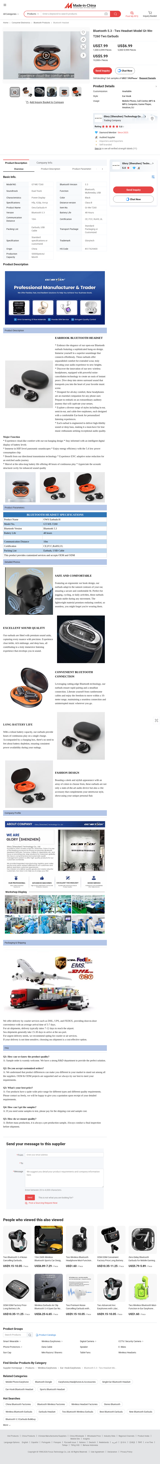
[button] (96, 169)
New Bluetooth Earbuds (140, 1411)
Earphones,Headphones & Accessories (77, 1381)
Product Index (143, 1436)
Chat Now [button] (127, 70)
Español (34, 1442)
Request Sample (147, 78)
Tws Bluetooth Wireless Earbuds (77, 1411)
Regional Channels (126, 1436)
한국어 (123, 1442)
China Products (28, 1436)
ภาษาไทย (149, 1442)
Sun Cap (7, 1352)
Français (57, 1442)
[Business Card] (153, 176)
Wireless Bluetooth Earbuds (19, 1411)
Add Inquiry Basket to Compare (47, 102)
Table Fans (85, 1352)
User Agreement (97, 1451)
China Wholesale (77, 1436)
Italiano (82, 1442)
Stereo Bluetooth (112, 1404)
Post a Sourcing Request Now (41, 1202)
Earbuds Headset (47, 1411)
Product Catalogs (47, 1334)
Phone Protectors (11, 1346)
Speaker (84, 1346)
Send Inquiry (102, 70)
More (6, 1424)
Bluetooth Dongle (43, 1381)
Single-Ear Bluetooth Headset (116, 1381)
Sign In (98, 148)
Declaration (112, 1451)
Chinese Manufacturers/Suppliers (52, 1436)
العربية (114, 1442)
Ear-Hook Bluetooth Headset (19, 1389)
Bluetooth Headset (61, 22)
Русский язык (70, 1442)
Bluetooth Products (42, 22)
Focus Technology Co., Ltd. (59, 1451)
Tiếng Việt (75, 1445)
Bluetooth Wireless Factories (51, 1404)
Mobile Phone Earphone (17, 1381)
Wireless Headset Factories (84, 1404)
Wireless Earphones (51, 1341)
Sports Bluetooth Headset (52, 1389)
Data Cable (47, 1346)
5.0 (124, 167)
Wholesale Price (94, 1436)
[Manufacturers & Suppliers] (80, 5)
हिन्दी (140, 1442)
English (25, 1442)
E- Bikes (122, 1346)
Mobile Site (75, 1438)
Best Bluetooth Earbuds (111, 1411)
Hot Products (13, 1436)
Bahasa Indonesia (90, 1445)
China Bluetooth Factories (18, 1404)
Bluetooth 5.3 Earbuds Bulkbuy (21, 1419)
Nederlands (104, 1442)
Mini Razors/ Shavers (52, 1352)
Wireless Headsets (127, 1352)
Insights (86, 1438)
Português (46, 1442)
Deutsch (92, 1442)
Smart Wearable (11, 1341)
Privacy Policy (126, 1451)
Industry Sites (109, 1436)
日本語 (132, 1442)
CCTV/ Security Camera (129, 1341)
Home (5, 22)
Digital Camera (87, 1341)
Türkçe (65, 1445)
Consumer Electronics (21, 22)
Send (30, 1197)
